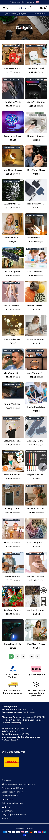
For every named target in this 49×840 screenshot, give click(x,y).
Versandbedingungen (12, 792)
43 (31, 656)
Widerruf (6, 807)
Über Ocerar (7, 811)
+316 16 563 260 (17, 731)
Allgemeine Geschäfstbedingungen (19, 784)
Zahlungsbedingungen (13, 803)
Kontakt (6, 818)
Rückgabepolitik (10, 796)
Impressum (7, 799)
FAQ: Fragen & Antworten (14, 815)
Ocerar (31, 828)
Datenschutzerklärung (13, 788)
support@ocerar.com (19, 728)
